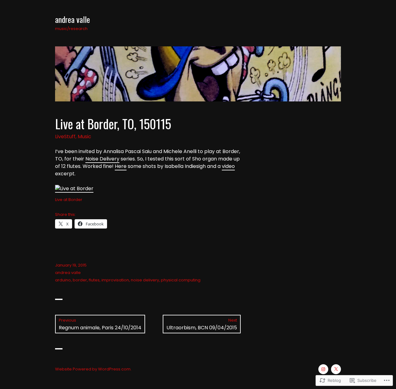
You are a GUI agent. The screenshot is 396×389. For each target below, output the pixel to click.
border (80, 280)
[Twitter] (336, 369)
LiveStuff (65, 136)
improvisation (115, 280)
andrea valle (72, 19)
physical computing (180, 280)
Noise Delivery (102, 158)
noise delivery (145, 280)
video (228, 166)
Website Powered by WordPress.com (93, 369)
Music (84, 136)
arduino (63, 280)
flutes (94, 280)
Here (121, 166)
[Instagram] (323, 369)
